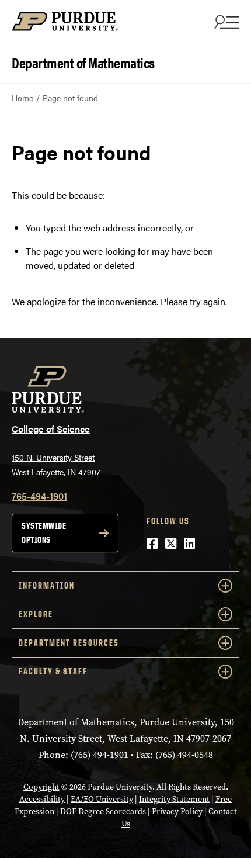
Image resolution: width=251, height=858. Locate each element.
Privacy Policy (177, 811)
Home (22, 97)
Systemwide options (44, 532)
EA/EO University (102, 799)
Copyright (41, 787)
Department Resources (69, 642)
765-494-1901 (39, 496)
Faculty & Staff (53, 671)
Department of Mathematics (83, 61)
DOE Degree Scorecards (103, 811)
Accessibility (42, 799)
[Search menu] (225, 22)
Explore (36, 614)
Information (47, 585)
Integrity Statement (174, 799)
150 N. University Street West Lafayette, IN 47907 (56, 464)
